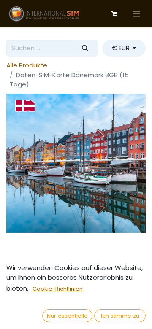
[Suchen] (85, 48)
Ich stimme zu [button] (120, 316)
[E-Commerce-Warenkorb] (114, 13)
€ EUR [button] (121, 47)
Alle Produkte (26, 65)
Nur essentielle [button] (67, 316)
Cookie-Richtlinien (58, 289)
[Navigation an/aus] (136, 13)
